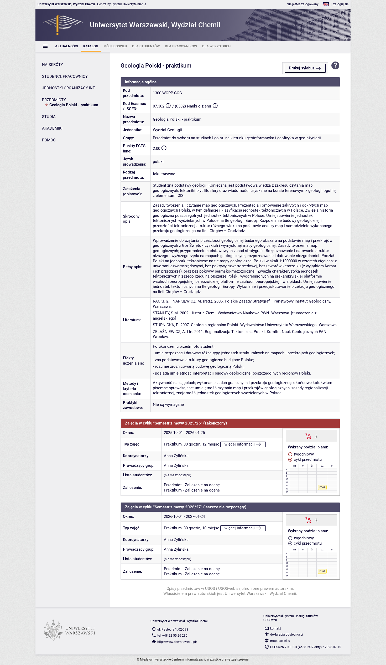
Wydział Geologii (167, 129)
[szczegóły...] (316, 436)
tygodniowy (303, 454)
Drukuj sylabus (302, 68)
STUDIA (49, 116)
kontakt (275, 628)
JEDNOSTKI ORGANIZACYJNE (68, 88)
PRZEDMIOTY (54, 100)
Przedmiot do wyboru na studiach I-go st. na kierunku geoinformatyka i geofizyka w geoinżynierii (237, 138)
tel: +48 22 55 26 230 (172, 635)
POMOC (49, 140)
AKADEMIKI (52, 128)
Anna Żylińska (176, 455)
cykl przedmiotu (307, 459)
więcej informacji (240, 444)
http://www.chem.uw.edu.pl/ (177, 642)
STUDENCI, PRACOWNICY (65, 76)
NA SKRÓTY (52, 64)
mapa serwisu (280, 641)
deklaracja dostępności (286, 634)
